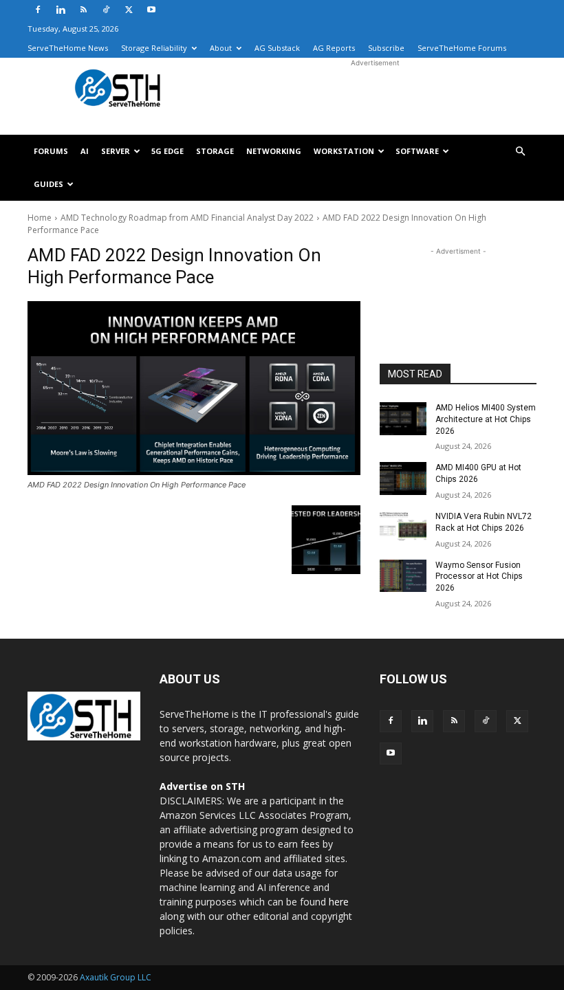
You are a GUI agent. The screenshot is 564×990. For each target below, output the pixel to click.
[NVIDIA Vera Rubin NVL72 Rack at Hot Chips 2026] (403, 527)
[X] (128, 9)
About (221, 48)
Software (417, 151)
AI (84, 151)
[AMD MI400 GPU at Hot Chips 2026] (403, 478)
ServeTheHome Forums (461, 48)
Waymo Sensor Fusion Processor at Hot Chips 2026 (479, 576)
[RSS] (83, 9)
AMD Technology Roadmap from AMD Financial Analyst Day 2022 (187, 217)
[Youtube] (151, 9)
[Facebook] (38, 9)
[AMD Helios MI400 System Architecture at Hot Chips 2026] (403, 418)
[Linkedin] (60, 9)
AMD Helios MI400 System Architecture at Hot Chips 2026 (485, 419)
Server (115, 151)
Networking (273, 151)
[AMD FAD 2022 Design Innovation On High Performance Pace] (194, 388)
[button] (519, 151)
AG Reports (334, 48)
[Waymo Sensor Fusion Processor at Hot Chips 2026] (403, 576)
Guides (48, 184)
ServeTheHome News (68, 48)
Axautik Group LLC (115, 977)
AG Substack (277, 48)
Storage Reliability (154, 48)
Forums (51, 151)
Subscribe (386, 48)
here (339, 901)
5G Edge (167, 151)
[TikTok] (106, 9)
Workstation (344, 151)
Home (40, 217)
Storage (215, 151)
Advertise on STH (202, 786)
